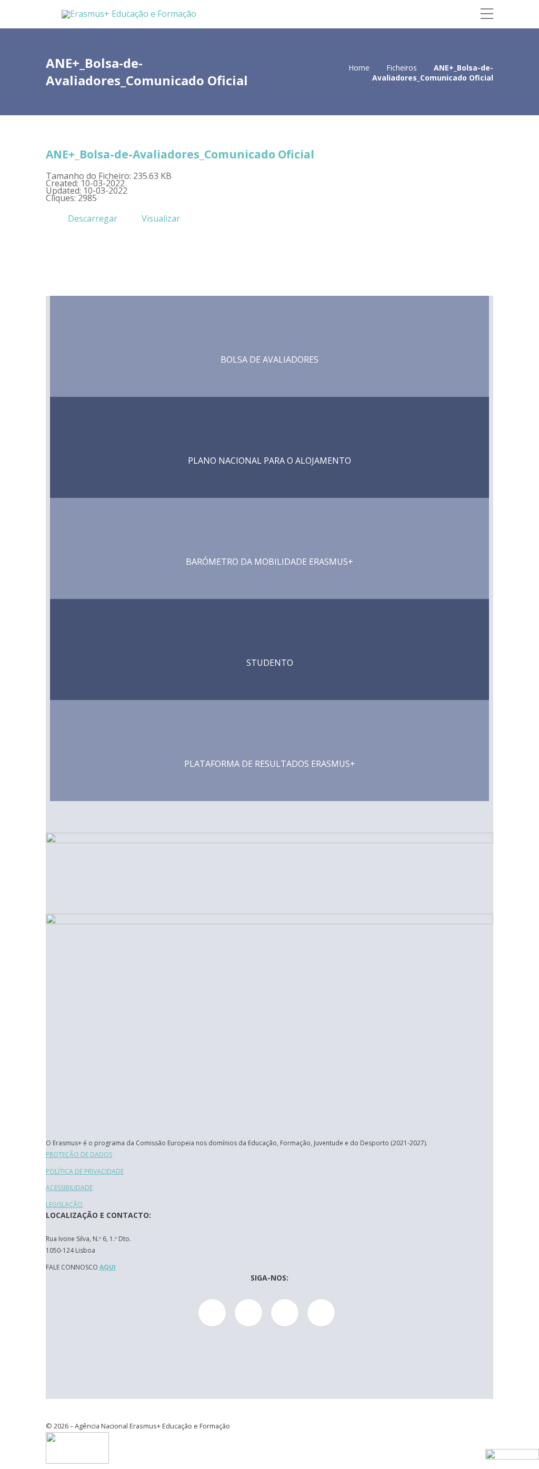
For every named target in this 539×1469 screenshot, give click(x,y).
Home (359, 68)
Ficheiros (401, 68)
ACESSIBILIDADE (69, 1187)
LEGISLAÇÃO (64, 1204)
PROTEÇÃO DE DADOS (79, 1154)
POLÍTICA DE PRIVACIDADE (85, 1171)
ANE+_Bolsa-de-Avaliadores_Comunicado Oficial (180, 154)
